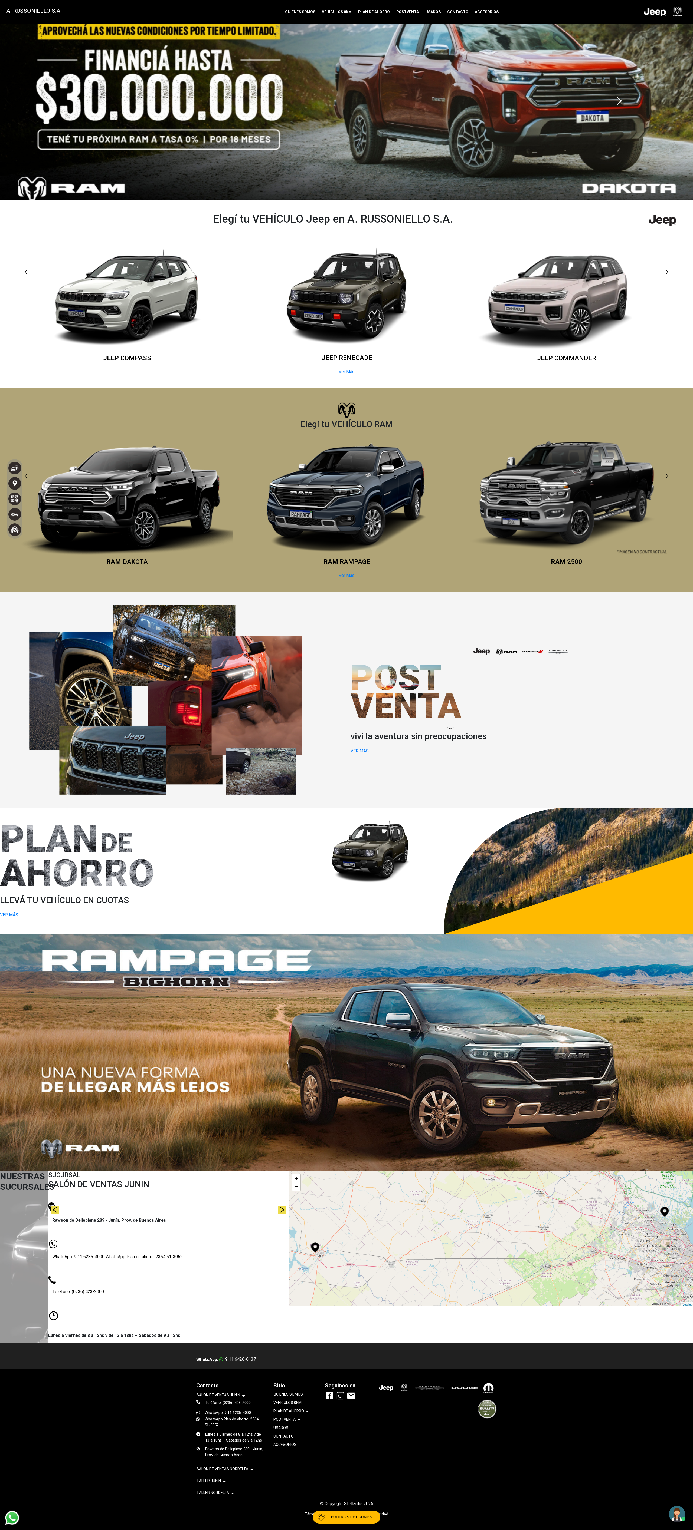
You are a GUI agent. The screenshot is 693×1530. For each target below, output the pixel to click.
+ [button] (296, 1178)
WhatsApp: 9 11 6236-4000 (79, 1256)
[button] (75, 98)
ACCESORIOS (487, 12)
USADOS (433, 12)
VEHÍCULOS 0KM (337, 12)
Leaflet (687, 1304)
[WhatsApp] (12, 1518)
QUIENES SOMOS (300, 12)
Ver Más (346, 371)
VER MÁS (360, 751)
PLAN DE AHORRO (374, 12)
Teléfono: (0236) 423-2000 (78, 1291)
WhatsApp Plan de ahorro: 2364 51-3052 (144, 1256)
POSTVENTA (407, 12)
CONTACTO (457, 12)
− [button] (296, 1186)
